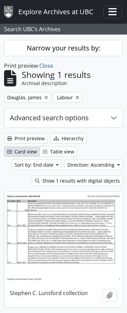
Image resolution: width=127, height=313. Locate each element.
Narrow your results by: (63, 48)
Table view (61, 151)
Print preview (29, 138)
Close (46, 65)
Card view (25, 151)
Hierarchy (72, 138)
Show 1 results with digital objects (80, 181)
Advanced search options (49, 117)
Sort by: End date (35, 165)
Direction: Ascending (91, 165)
